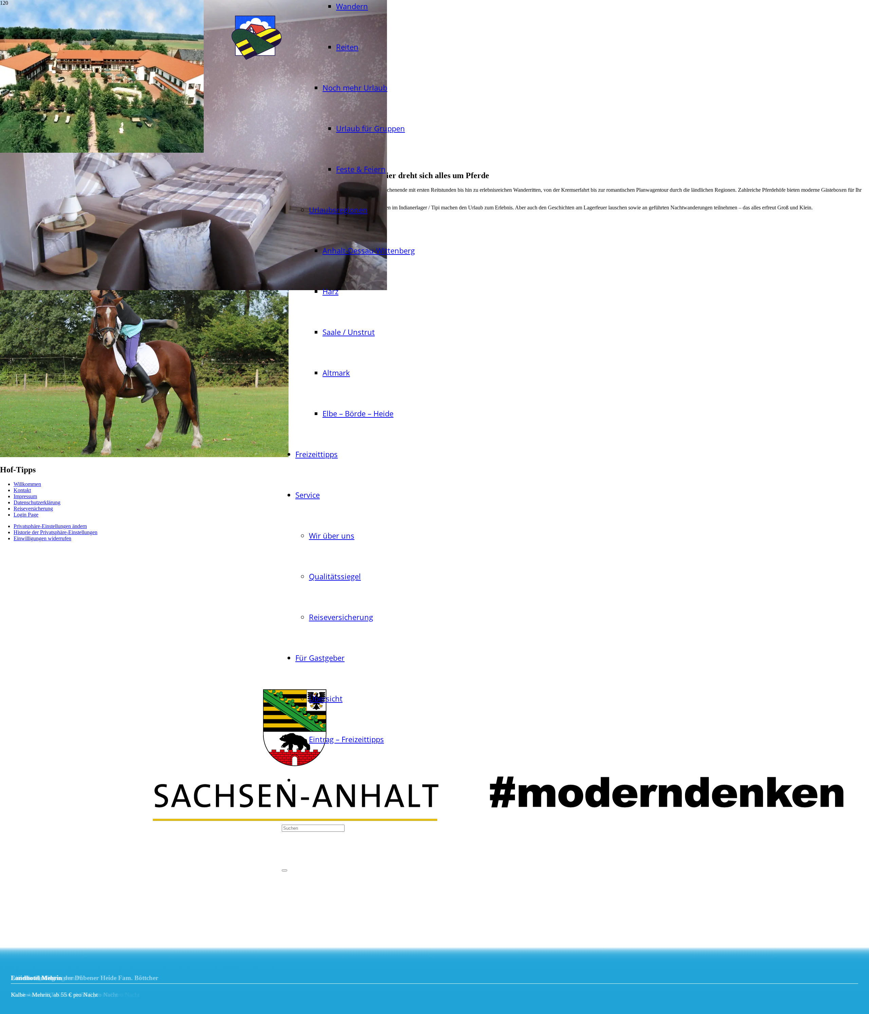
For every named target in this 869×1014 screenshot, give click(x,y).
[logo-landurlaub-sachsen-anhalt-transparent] (256, 61)
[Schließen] (284, 870)
